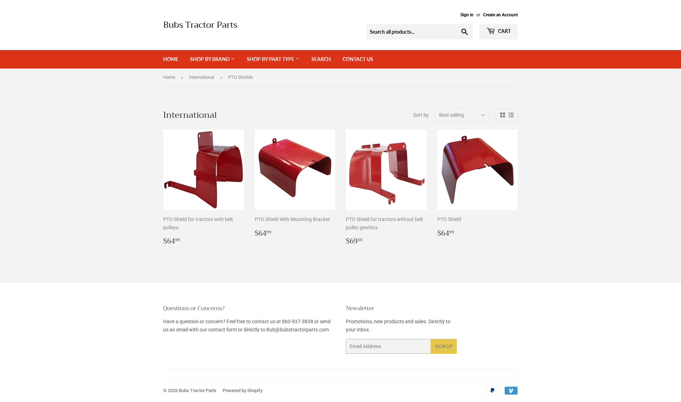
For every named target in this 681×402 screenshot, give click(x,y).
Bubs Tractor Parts (200, 25)
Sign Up (443, 346)
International (201, 77)
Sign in (467, 14)
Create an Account (500, 14)
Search (321, 59)
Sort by (421, 115)
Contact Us (358, 59)
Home (170, 59)
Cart (504, 31)
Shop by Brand (210, 59)
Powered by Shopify (242, 390)
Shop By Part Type (271, 59)
